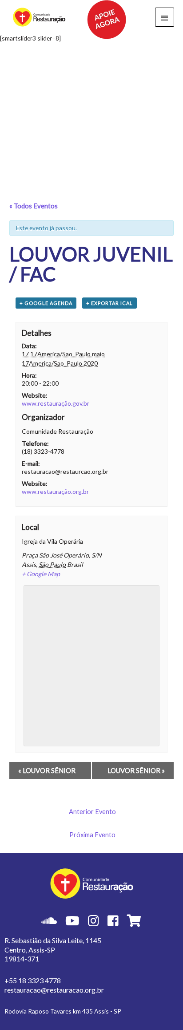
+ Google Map (41, 574)
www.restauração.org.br (55, 491)
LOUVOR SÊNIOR (47, 770)
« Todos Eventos (33, 206)
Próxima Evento (92, 835)
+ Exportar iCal (109, 303)
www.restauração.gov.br (55, 403)
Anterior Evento (92, 811)
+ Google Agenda (46, 303)
